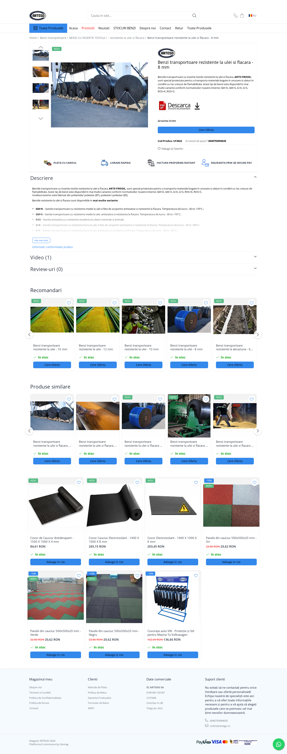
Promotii (88, 28)
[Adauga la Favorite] (68, 303)
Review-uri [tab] (46, 269)
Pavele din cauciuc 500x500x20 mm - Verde (55, 633)
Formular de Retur (98, 703)
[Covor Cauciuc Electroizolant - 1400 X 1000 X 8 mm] (114, 505)
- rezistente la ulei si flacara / (127, 38)
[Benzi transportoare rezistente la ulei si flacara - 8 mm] (99, 94)
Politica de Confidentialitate (45, 698)
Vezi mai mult (41, 240)
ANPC (91, 708)
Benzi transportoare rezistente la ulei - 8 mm (186, 347)
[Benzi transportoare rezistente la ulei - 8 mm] (189, 319)
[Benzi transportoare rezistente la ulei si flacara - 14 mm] (189, 415)
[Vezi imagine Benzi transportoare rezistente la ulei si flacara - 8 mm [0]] (41, 55)
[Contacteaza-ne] (236, 15)
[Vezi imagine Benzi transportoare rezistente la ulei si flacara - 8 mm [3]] (41, 104)
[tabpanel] (99, 94)
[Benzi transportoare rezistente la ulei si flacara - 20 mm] (97, 415)
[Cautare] (194, 15)
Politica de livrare (39, 703)
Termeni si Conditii (40, 692)
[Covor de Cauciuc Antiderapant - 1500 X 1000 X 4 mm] (56, 505)
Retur (179, 28)
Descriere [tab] (41, 177)
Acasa (73, 28)
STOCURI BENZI (124, 28)
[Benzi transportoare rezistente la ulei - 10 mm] (143, 319)
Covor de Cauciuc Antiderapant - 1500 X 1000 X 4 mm (51, 540)
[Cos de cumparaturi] (242, 15)
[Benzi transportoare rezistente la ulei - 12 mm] (97, 319)
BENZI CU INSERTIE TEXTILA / (88, 38)
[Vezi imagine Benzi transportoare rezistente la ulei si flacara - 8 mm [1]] (41, 72)
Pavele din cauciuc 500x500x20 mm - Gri (231, 540)
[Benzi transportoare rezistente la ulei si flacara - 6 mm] (52, 415)
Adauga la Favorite (171, 148)
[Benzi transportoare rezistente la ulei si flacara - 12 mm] (235, 415)
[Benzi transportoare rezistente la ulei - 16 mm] (52, 319)
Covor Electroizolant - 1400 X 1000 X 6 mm (172, 540)
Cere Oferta (206, 130)
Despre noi (148, 28)
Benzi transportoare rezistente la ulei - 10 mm (142, 347)
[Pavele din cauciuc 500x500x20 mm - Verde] (56, 599)
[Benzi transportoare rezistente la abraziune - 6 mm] (235, 319)
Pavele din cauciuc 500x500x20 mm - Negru (114, 633)
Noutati (104, 28)
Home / (34, 38)
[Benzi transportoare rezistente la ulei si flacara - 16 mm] (143, 415)
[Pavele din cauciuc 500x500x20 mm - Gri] (231, 505)
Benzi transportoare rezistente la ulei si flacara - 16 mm (143, 443)
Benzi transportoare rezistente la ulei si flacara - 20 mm (97, 443)
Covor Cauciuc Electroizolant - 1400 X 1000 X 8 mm (114, 540)
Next (41, 118)
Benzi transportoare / (54, 38)
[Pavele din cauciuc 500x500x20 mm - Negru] (114, 599)
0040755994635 (218, 720)
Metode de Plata (97, 687)
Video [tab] (40, 257)
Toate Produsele (51, 28)
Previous (41, 48)
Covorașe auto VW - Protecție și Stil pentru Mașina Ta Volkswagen (170, 633)
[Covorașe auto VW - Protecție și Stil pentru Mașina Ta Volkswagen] (173, 599)
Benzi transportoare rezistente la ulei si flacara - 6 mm (51, 443)
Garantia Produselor (99, 698)
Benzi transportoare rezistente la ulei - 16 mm (50, 347)
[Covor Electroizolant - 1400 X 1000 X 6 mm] (173, 505)
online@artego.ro (219, 726)
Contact (165, 28)
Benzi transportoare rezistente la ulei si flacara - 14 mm (188, 443)
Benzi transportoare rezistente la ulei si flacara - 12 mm (234, 443)
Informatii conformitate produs (52, 247)
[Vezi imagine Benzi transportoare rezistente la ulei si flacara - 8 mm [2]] (41, 88)
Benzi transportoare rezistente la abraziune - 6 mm (233, 347)
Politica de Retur (97, 692)
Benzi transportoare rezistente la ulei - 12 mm (96, 347)
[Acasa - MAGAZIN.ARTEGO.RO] (48, 15)
